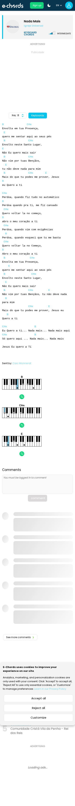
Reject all (38, 708)
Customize (38, 718)
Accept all (38, 698)
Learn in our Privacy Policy (50, 689)
